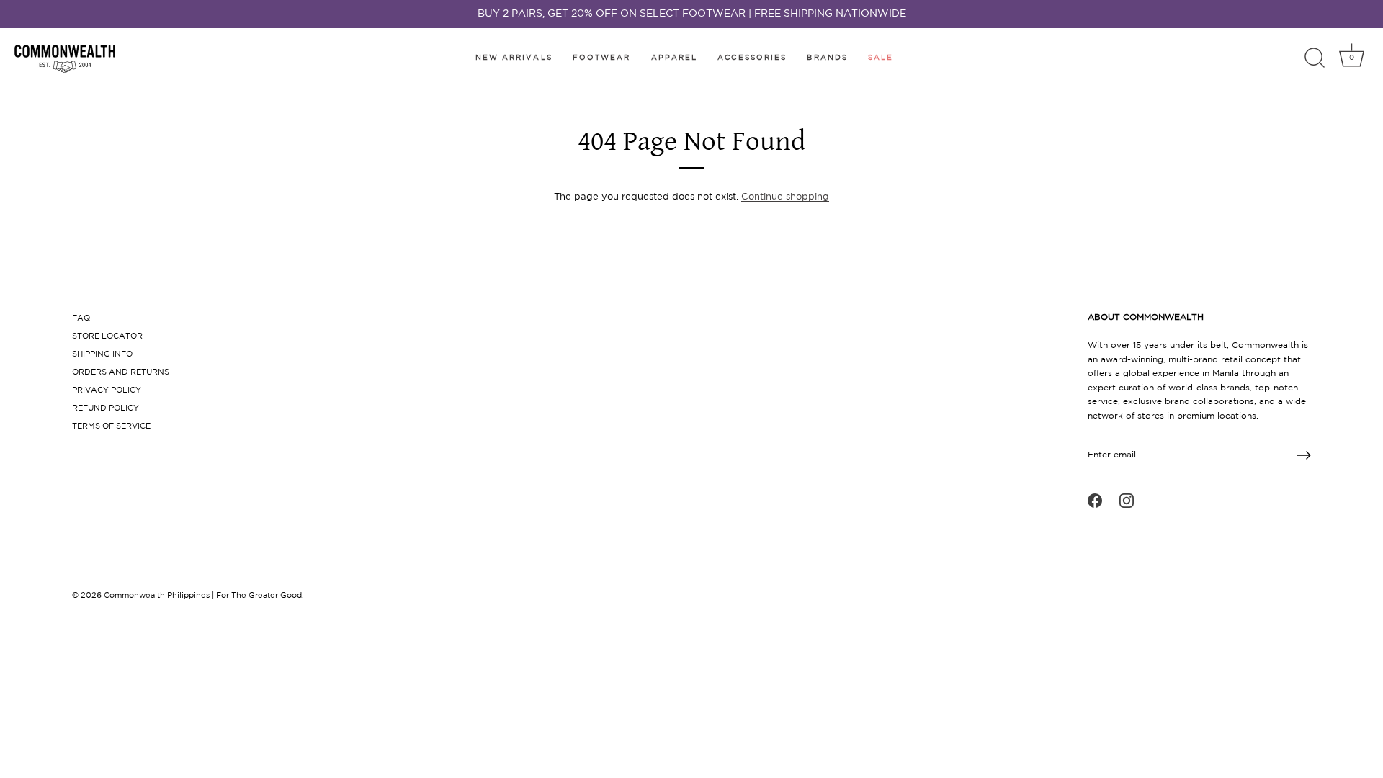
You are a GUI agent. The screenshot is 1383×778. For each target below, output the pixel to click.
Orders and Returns (120, 372)
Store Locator (107, 336)
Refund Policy (105, 408)
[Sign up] (1304, 455)
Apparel (674, 58)
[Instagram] (1126, 500)
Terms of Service (111, 426)
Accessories (752, 58)
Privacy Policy (106, 390)
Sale (880, 58)
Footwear (602, 58)
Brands (827, 58)
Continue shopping (785, 197)
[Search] (1314, 58)
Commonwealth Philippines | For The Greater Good (203, 595)
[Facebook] (1095, 500)
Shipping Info (102, 354)
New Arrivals (513, 58)
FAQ (81, 318)
